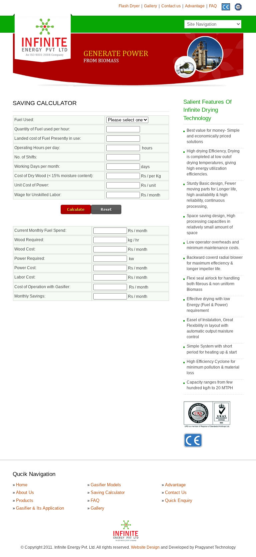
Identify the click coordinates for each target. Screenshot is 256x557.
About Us (25, 492)
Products (24, 500)
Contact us (171, 6)
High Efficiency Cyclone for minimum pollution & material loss (213, 367)
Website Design (145, 547)
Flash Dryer (129, 6)
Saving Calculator (108, 492)
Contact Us (176, 492)
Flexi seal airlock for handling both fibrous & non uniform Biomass (213, 284)
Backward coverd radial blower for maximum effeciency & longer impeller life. (215, 263)
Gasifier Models (106, 484)
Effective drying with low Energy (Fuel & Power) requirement (208, 305)
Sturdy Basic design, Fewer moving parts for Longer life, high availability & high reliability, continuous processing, (212, 195)
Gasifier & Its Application (40, 508)
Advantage (195, 6)
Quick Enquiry (178, 500)
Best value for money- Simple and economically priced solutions (213, 136)
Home (21, 484)
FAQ (213, 6)
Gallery (150, 6)
